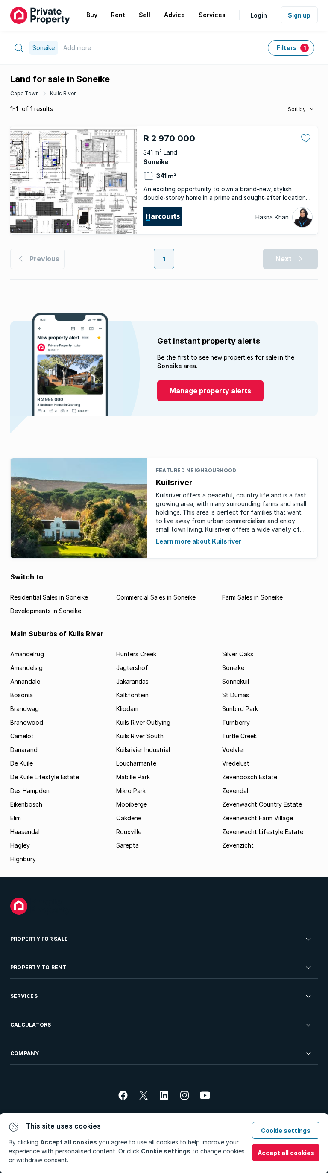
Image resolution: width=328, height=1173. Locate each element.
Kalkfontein (132, 695)
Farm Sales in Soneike (252, 597)
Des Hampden (30, 790)
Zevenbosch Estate (249, 777)
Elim (15, 818)
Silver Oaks (237, 654)
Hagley (20, 845)
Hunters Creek (136, 654)
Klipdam (127, 708)
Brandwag (24, 708)
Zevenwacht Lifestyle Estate (262, 831)
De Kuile (21, 763)
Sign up (299, 15)
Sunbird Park (240, 708)
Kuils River (63, 93)
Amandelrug (27, 654)
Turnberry (236, 722)
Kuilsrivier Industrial (143, 749)
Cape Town (24, 93)
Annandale (25, 681)
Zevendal (235, 790)
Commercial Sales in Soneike (156, 597)
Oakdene (128, 818)
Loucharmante (136, 763)
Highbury (23, 859)
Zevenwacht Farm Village (257, 818)
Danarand (24, 749)
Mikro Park (131, 790)
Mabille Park (133, 777)
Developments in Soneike (45, 610)
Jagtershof (132, 667)
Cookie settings (285, 1130)
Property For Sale (39, 939)
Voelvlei (233, 749)
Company (24, 1053)
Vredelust (235, 763)
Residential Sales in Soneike (49, 597)
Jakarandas (132, 681)
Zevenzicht (238, 845)
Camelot (22, 736)
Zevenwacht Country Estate (262, 804)
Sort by (297, 109)
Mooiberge (131, 804)
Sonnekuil (235, 681)
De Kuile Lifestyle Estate (44, 777)
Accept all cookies (286, 1152)
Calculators (30, 1024)
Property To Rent (38, 967)
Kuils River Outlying (143, 722)
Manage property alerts (210, 390)
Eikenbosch (26, 804)
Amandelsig (26, 667)
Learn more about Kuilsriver (198, 541)
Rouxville (128, 831)
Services (24, 996)
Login (258, 15)
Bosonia (21, 695)
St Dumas (235, 695)
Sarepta (127, 845)
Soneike (233, 667)
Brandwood (26, 722)
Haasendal (25, 831)
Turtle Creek (239, 736)
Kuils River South (140, 736)
